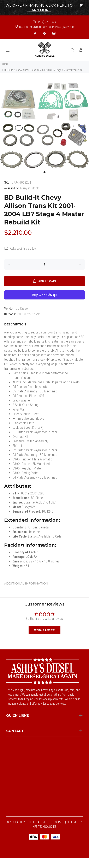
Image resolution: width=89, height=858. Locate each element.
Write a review (44, 630)
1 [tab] (44, 172)
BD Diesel (22, 308)
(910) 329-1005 (47, 21)
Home (5, 63)
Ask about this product (23, 248)
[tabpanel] (44, 124)
